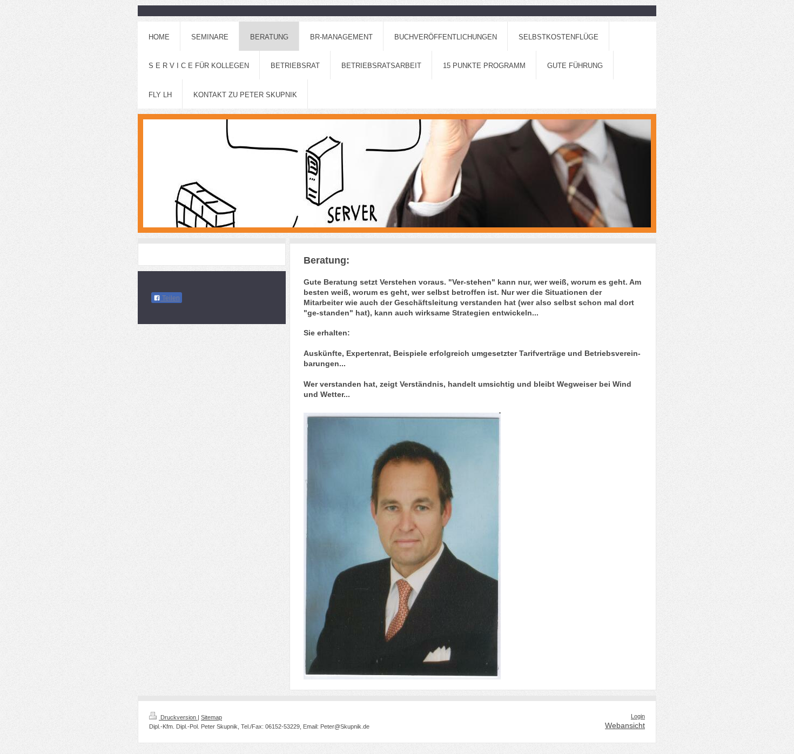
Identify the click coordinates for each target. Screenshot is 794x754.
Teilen (170, 298)
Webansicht (625, 725)
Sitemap (211, 717)
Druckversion (178, 717)
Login (638, 716)
